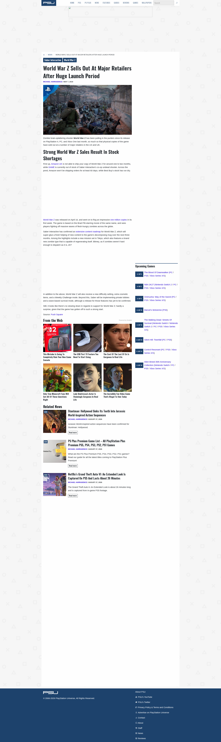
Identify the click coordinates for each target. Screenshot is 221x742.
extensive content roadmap (88, 231)
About (140, 723)
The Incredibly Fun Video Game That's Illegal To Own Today (116, 395)
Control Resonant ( (153, 350)
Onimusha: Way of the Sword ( (158, 297)
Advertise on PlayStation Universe (153, 712)
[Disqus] (87, 592)
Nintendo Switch (160, 323)
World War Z (69, 60)
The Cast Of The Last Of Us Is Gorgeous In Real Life (116, 356)
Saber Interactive (52, 60)
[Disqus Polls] (87, 531)
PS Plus (88, 2)
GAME (51, 167)
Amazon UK (56, 164)
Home (72, 2)
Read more (73, 432)
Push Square (57, 314)
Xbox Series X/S (157, 276)
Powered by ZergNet (125, 320)
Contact (141, 718)
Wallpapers (147, 2)
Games (135, 2)
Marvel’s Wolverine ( (153, 310)
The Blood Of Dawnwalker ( (157, 272)
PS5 (79, 2)
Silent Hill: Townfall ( (153, 340)
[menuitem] (72, 2)
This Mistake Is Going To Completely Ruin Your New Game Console (57, 357)
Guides (116, 2)
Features (106, 2)
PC (171, 272)
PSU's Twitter (143, 702)
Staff (139, 728)
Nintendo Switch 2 (163, 284)
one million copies (118, 220)
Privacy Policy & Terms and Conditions (155, 707)
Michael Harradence (52, 82)
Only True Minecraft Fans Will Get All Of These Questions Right (56, 396)
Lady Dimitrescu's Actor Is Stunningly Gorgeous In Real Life (85, 396)
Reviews (126, 2)
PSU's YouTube (144, 697)
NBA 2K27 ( (149, 284)
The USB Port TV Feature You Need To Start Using (85, 356)
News (97, 2)
